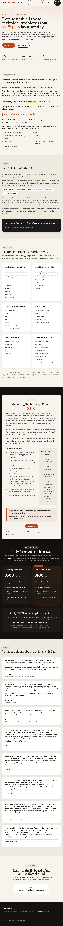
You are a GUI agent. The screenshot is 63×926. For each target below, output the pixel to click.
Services (23, 3)
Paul (8, 3)
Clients (50, 3)
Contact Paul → (22, 45)
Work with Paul (8, 45)
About (17, 3)
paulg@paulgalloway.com (45, 911)
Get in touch (57, 3)
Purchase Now (31, 526)
